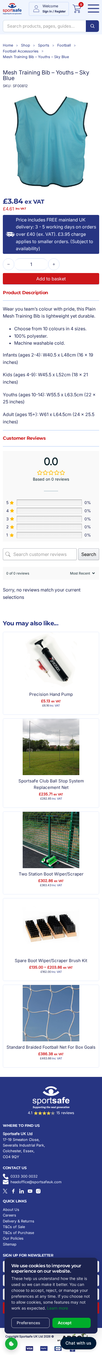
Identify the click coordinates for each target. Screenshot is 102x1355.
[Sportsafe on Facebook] (13, 1191)
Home (8, 45)
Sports (43, 45)
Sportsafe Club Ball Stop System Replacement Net (51, 784)
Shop (25, 45)
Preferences (28, 1322)
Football (64, 45)
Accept (64, 1322)
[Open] (92, 8)
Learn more (57, 1308)
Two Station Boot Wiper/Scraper (51, 874)
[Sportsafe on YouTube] (30, 1191)
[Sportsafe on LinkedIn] (21, 1191)
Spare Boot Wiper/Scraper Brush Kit (51, 960)
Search (88, 554)
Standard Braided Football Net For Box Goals (51, 1047)
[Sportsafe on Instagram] (38, 1191)
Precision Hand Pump (51, 694)
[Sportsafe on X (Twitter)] (5, 1191)
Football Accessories (21, 51)
